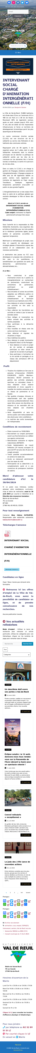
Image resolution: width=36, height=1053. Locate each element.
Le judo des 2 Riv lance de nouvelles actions (17, 863)
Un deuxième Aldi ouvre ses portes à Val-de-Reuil (17, 690)
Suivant (28, 892)
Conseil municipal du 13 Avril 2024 (17, 934)
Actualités (8, 684)
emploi (19, 926)
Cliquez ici (7, 1012)
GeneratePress (18, 1050)
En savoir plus (26, 711)
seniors (13, 928)
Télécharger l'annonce (11, 569)
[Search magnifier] (25, 46)
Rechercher (27, 644)
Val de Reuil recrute (24, 928)
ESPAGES (25, 926)
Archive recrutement (12, 923)
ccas (14, 926)
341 (22, 892)
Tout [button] (5, 649)
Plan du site (18, 1045)
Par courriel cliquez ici (17, 1033)
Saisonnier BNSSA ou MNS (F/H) (16, 931)
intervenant (7, 928)
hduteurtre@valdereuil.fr (11, 520)
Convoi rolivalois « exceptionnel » (13, 816)
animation (8, 926)
